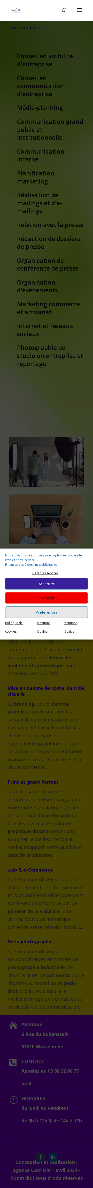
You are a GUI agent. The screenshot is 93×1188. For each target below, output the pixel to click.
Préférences (46, 612)
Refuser (47, 597)
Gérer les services (45, 573)
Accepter (46, 583)
